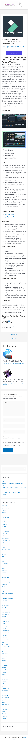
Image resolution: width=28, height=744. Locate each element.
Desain (3, 565)
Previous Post (14, 334)
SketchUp (4, 672)
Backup (3, 545)
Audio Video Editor (15, 46)
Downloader (4, 584)
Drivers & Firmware (6, 589)
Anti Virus (4, 526)
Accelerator (4, 510)
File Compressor (5, 605)
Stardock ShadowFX (9, 214)
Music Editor (4, 637)
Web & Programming (6, 713)
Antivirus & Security (6, 531)
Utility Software (5, 704)
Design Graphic (5, 570)
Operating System (6, 646)
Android (3, 521)
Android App (4, 524)
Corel (3, 556)
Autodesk (4, 542)
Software (4, 676)
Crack (3, 561)
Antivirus (4, 528)
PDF (3, 649)
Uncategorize (5, 695)
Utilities (3, 702)
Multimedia (4, 635)
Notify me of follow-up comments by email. (14, 442)
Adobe (3, 515)
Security (4, 667)
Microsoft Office (5, 630)
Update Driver (5, 700)
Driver (3, 586)
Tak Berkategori (5, 679)
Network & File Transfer (7, 639)
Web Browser (5, 716)
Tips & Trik (4, 681)
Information (4, 616)
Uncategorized (5, 697)
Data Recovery (5, 563)
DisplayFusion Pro (9, 218)
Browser (4, 547)
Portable (4, 660)
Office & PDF (5, 644)
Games (3, 609)
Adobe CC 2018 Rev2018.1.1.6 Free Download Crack (14, 490)
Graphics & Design (6, 612)
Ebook (3, 591)
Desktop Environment (7, 575)
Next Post (14, 338)
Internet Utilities (5, 621)
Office (3, 642)
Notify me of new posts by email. (12, 445)
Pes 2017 (4, 651)
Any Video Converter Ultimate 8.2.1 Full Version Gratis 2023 (12, 360)
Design (3, 568)
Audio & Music (5, 533)
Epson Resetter (5, 600)
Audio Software (5, 538)
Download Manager (6, 582)
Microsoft (4, 628)
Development (5, 579)
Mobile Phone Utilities (7, 633)
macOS (3, 623)
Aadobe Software (6, 508)
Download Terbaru (14, 53)
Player (3, 658)
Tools (3, 686)
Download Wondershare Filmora (10, 326)
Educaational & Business (7, 593)
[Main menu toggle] (25, 4)
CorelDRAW (4, 559)
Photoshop (4, 656)
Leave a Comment (6, 46)
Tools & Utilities (5, 688)
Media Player (5, 626)
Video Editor (4, 706)
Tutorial (3, 693)
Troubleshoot (5, 690)
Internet (3, 619)
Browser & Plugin (6, 549)
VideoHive (4, 711)
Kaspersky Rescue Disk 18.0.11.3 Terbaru (11, 481)
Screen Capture (5, 665)
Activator (4, 512)
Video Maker (5, 709)
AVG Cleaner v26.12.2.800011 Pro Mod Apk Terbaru (14, 487)
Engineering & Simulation (7, 598)
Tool (3, 683)
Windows (4, 718)
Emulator (4, 595)
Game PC (4, 607)
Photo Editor (4, 653)
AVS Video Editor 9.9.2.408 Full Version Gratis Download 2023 (13, 380)
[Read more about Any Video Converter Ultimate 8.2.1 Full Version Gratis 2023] (7, 353)
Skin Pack (4, 674)
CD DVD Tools (5, 552)
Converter (4, 554)
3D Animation (5, 505)
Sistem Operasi (5, 669)
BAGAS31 (20, 4)
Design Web (4, 572)
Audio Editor (4, 535)
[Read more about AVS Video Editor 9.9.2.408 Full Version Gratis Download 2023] (7, 373)
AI (2, 519)
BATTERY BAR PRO (9, 216)
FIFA (3, 602)
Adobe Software (5, 517)
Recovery (4, 663)
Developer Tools (5, 577)
